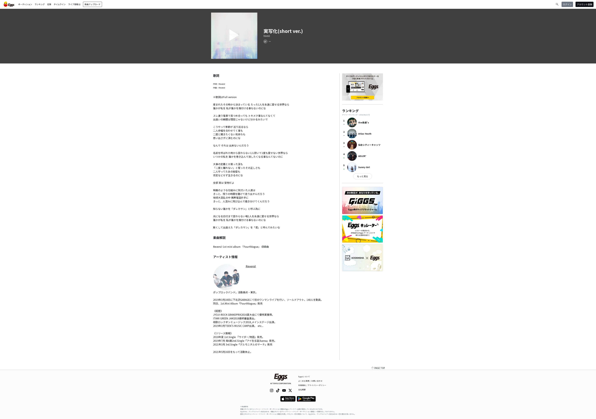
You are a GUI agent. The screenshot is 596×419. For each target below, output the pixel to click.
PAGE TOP (379, 367)
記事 (49, 4)
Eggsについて (304, 376)
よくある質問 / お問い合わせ (310, 381)
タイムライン (60, 4)
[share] (265, 41)
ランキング (40, 4)
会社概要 (302, 389)
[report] (270, 41)
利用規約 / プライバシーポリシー (312, 385)
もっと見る (362, 176)
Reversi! (267, 35)
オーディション (25, 4)
